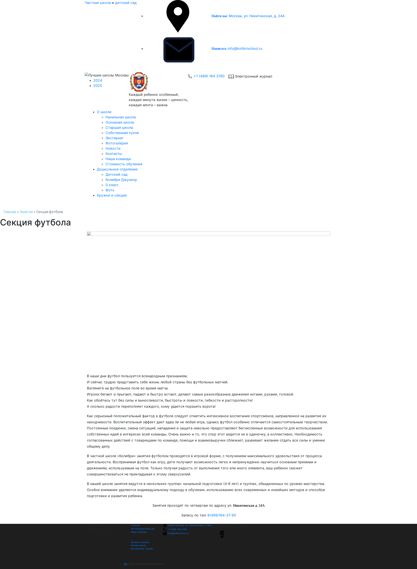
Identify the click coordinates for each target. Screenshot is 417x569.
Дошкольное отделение (117, 169)
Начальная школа (121, 117)
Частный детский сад (142, 528)
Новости (113, 148)
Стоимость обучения (124, 164)
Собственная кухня (122, 133)
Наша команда (118, 159)
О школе (104, 112)
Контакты (114, 153)
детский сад (126, 2)
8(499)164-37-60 (221, 515)
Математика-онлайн (142, 548)
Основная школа (120, 122)
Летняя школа (138, 545)
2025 (97, 85)
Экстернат (115, 138)
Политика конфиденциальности (146, 563)
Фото (110, 190)
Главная (9, 212)
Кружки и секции (112, 195)
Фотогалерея (117, 143)
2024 (97, 80)
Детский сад (116, 174)
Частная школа (98, 2)
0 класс (112, 185)
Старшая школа (119, 127)
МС (125, 563)
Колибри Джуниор (121, 179)
